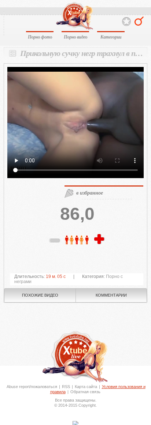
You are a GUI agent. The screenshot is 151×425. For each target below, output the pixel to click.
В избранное (126, 21)
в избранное (89, 192)
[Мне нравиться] (100, 239)
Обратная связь (85, 392)
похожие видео (40, 295)
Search (139, 21)
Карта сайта (86, 386)
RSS (66, 386)
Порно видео (75, 37)
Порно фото (40, 37)
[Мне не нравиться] (55, 241)
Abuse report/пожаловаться (32, 386)
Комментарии (111, 295)
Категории (110, 37)
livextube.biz (74, 16)
